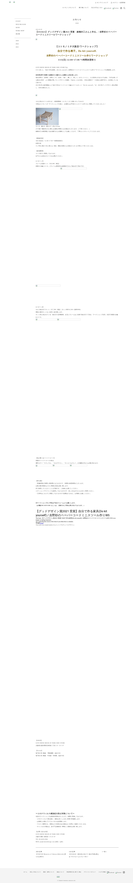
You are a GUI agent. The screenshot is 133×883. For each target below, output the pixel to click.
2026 (17, 40)
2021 (17, 47)
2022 (17, 44)
